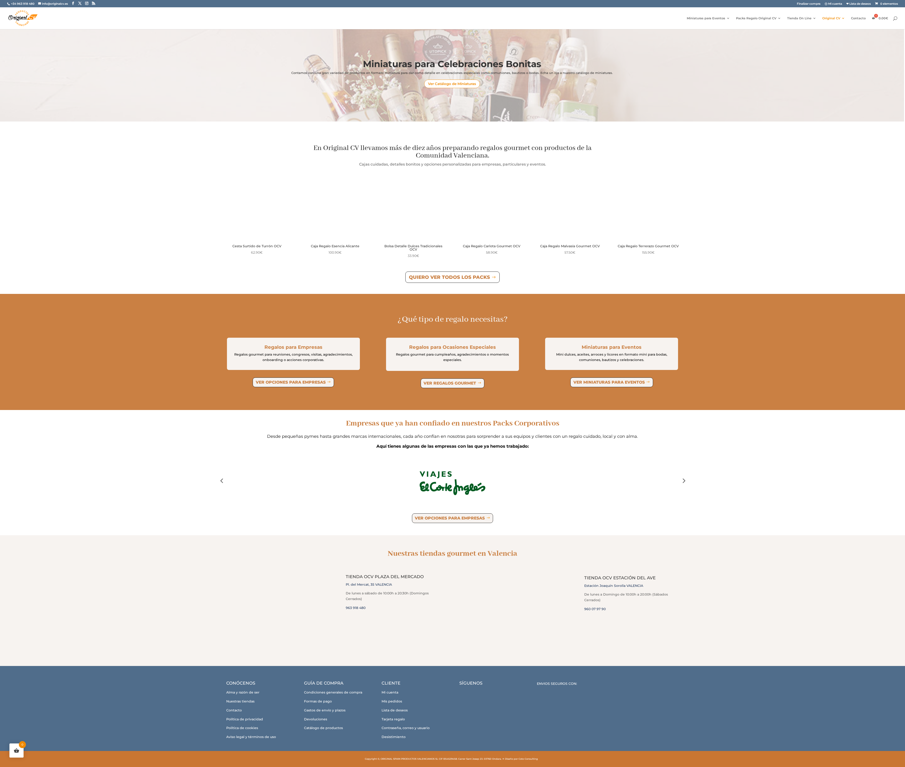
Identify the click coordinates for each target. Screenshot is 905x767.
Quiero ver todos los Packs (449, 277)
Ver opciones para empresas (291, 382)
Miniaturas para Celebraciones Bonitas (452, 63)
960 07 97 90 (595, 609)
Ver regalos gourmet (450, 383)
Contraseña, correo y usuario (406, 728)
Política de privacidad (244, 719)
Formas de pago (318, 701)
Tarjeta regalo (393, 719)
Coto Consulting (528, 758)
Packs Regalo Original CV (756, 18)
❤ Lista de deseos (858, 3)
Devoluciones (315, 719)
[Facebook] (466, 694)
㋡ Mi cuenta (833, 3)
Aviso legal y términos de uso (251, 737)
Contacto (858, 18)
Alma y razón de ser (242, 692)
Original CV (831, 18)
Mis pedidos (392, 701)
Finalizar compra (808, 3)
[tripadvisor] (491, 694)
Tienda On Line (799, 18)
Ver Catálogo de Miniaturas (452, 83)
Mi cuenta (390, 692)
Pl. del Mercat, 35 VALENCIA (369, 584)
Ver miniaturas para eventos (609, 382)
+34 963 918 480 (23, 3)
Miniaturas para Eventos (706, 18)
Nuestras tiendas (240, 701)
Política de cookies (242, 728)
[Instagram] (479, 694)
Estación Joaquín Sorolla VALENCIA (613, 586)
